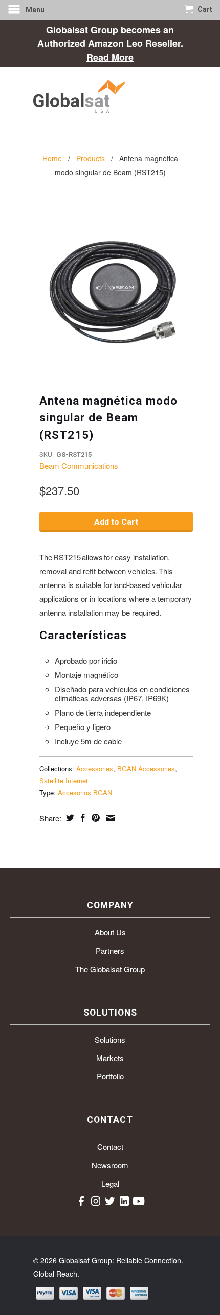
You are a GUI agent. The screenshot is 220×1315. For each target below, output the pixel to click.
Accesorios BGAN (85, 792)
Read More (110, 57)
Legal (110, 1183)
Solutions (110, 1039)
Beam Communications (78, 465)
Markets (110, 1057)
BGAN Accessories (146, 768)
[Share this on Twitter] (68, 818)
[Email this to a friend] (109, 818)
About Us (110, 932)
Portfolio (110, 1076)
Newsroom (110, 1165)
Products (90, 158)
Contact (110, 1146)
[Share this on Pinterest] (94, 818)
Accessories (94, 768)
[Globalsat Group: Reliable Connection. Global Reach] (110, 94)
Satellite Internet (63, 780)
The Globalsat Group (110, 969)
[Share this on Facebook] (81, 818)
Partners (110, 950)
